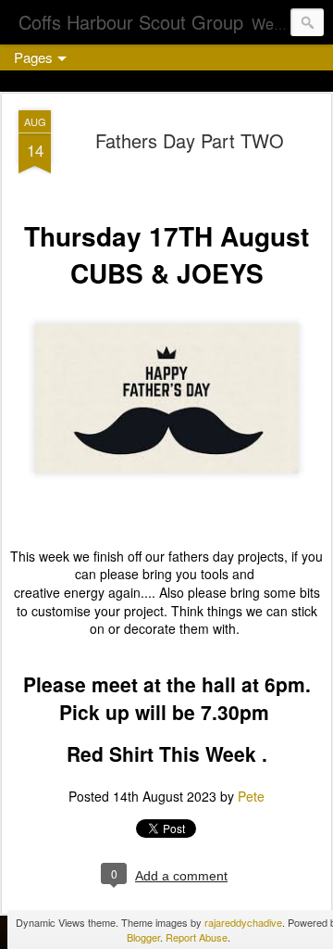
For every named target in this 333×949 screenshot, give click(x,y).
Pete (251, 796)
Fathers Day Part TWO (189, 140)
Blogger (143, 937)
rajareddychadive (243, 922)
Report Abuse (197, 937)
